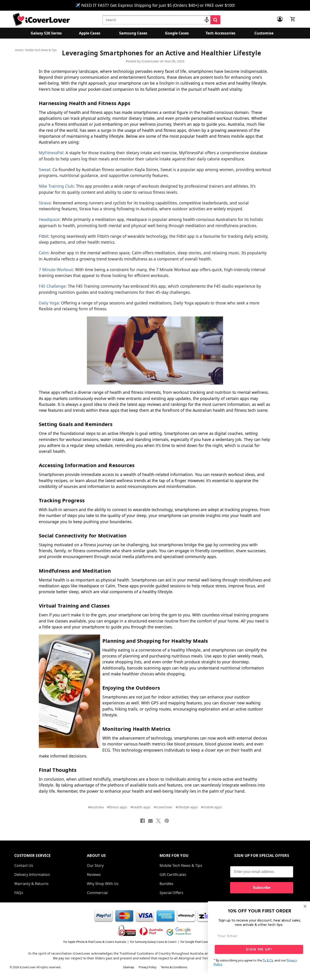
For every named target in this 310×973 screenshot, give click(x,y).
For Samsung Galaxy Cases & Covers (153, 942)
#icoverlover (163, 807)
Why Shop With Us (102, 883)
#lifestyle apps (187, 807)
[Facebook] (142, 821)
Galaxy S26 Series (46, 33)
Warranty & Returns (31, 883)
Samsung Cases (133, 33)
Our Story (95, 865)
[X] (158, 821)
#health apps (140, 807)
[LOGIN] (279, 19)
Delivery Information (32, 874)
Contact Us (23, 865)
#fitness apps (117, 807)
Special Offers (171, 892)
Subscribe (262, 888)
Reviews (94, 874)
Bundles (166, 883)
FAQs (18, 892)
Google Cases (177, 33)
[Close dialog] (305, 906)
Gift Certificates (173, 874)
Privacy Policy (147, 967)
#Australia (96, 807)
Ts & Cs (268, 960)
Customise (263, 33)
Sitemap (128, 967)
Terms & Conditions (174, 967)
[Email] (150, 821)
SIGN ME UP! (259, 949)
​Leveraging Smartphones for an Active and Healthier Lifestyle (161, 53)
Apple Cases (89, 33)
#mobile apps (211, 807)
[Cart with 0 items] (292, 19)
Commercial (97, 892)
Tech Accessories (220, 33)
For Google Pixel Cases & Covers (200, 942)
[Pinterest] (167, 821)
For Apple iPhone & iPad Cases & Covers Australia (94, 942)
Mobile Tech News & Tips (181, 865)
